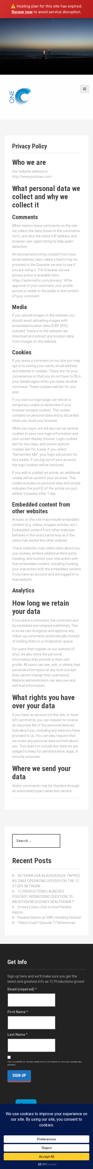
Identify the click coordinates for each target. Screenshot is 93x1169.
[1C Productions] (19, 97)
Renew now (22, 11)
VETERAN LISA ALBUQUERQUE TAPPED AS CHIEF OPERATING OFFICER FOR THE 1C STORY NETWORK (46, 881)
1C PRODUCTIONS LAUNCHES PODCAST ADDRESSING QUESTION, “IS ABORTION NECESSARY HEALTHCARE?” (43, 896)
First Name (17, 1012)
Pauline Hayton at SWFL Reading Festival (49, 917)
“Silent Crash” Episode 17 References (47, 923)
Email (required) (22, 989)
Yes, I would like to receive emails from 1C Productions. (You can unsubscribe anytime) (44, 1063)
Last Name (17, 1035)
